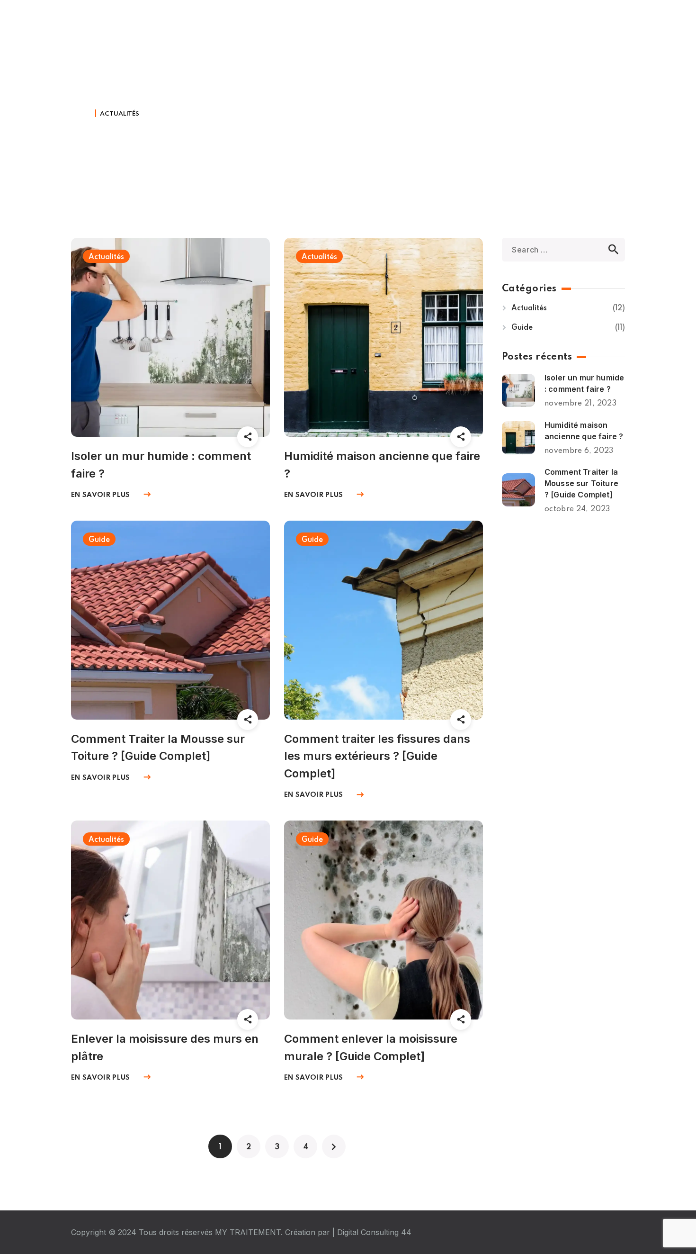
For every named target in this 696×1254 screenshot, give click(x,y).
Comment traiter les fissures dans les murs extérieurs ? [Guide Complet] (377, 756)
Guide (99, 540)
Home (81, 114)
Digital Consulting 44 (374, 1232)
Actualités (106, 257)
